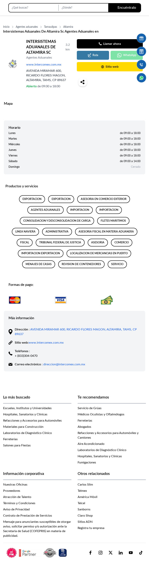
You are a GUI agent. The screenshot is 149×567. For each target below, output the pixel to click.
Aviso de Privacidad (16, 509)
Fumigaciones (87, 462)
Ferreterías (10, 439)
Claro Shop (85, 515)
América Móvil (87, 497)
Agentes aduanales (27, 27)
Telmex (82, 490)
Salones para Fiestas (17, 445)
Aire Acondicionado (91, 443)
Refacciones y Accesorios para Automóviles (32, 420)
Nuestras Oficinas (15, 484)
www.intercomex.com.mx (43, 64)
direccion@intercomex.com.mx (64, 364)
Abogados (84, 426)
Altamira (68, 27)
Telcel (81, 503)
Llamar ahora (112, 43)
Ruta (95, 55)
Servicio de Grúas (89, 408)
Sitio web (112, 66)
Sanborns (84, 509)
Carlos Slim (85, 484)
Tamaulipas (50, 27)
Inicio (6, 27)
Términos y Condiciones (19, 503)
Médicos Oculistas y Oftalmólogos (101, 414)
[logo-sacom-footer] (37, 553)
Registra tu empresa (91, 528)
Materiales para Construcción (23, 426)
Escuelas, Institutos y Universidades (27, 408)
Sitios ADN (85, 521)
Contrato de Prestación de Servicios (27, 515)
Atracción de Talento (17, 497)
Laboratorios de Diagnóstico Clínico (27, 433)
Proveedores (11, 490)
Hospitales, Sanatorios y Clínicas (25, 414)
